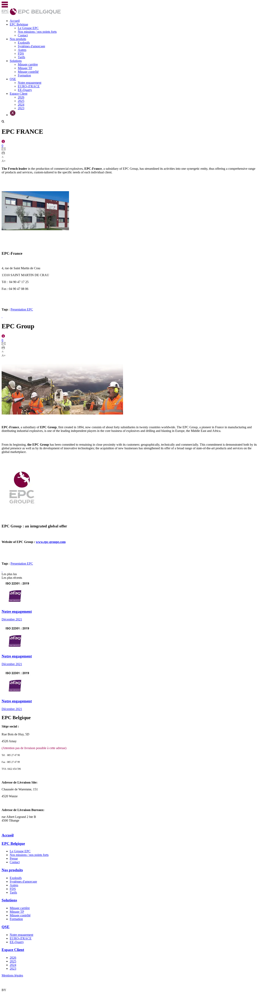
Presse (14, 858)
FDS (21, 53)
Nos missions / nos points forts (37, 31)
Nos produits (18, 39)
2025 (21, 101)
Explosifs (24, 42)
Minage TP (25, 68)
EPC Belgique (19, 24)
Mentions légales (12, 975)
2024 (21, 104)
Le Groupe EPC (28, 28)
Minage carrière (28, 64)
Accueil (15, 20)
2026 (21, 97)
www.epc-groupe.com (51, 542)
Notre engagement (29, 82)
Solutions (16, 61)
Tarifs (21, 57)
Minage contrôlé (28, 71)
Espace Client (18, 93)
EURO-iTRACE (29, 86)
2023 (21, 108)
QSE (13, 79)
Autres (22, 50)
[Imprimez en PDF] (3, 153)
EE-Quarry (25, 90)
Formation (24, 75)
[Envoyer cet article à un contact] (3, 149)
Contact (23, 35)
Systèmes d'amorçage (31, 46)
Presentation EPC (22, 309)
